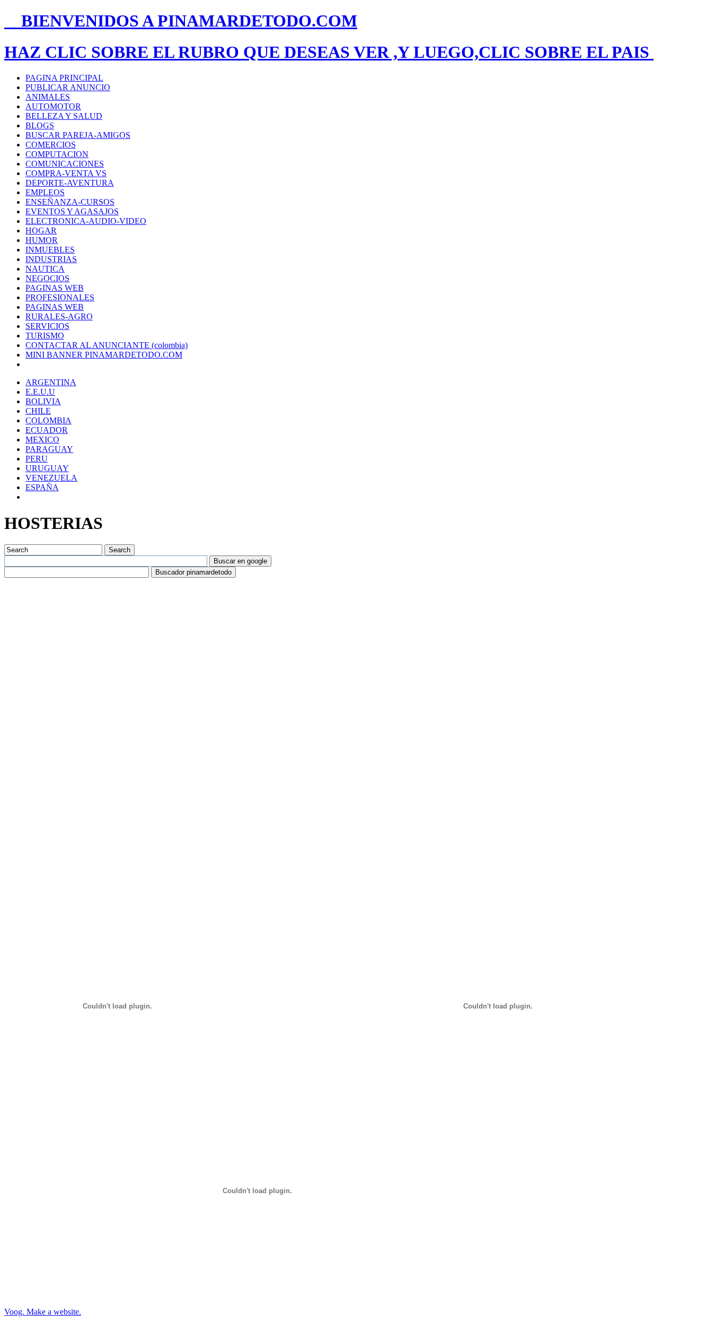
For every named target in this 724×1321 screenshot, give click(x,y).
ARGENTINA (50, 382)
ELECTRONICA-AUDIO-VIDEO (85, 220)
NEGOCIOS (47, 278)
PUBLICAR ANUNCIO (67, 87)
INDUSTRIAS (51, 259)
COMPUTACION (57, 154)
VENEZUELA (51, 477)
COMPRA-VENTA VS (66, 173)
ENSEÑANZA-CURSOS (69, 201)
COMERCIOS (50, 144)
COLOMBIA (48, 420)
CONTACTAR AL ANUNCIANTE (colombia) (106, 345)
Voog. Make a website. (42, 1311)
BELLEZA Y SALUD (63, 115)
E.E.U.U (40, 391)
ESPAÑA (42, 487)
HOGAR (41, 230)
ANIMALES (47, 96)
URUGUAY (47, 468)
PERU (36, 458)
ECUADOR (46, 429)
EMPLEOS (45, 192)
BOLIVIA (43, 401)
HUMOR (41, 240)
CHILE (38, 410)
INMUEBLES (50, 249)
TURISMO (44, 335)
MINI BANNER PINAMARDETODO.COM (103, 354)
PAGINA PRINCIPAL (64, 77)
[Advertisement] (197, 601)
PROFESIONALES (59, 297)
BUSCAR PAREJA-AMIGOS (77, 135)
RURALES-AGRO (59, 316)
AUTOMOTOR (53, 106)
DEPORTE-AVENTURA (69, 182)
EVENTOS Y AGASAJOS (72, 211)
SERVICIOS (47, 326)
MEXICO (42, 439)
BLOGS (39, 125)
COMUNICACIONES (64, 163)
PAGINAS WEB (54, 287)
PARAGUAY (49, 449)
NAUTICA (45, 268)
